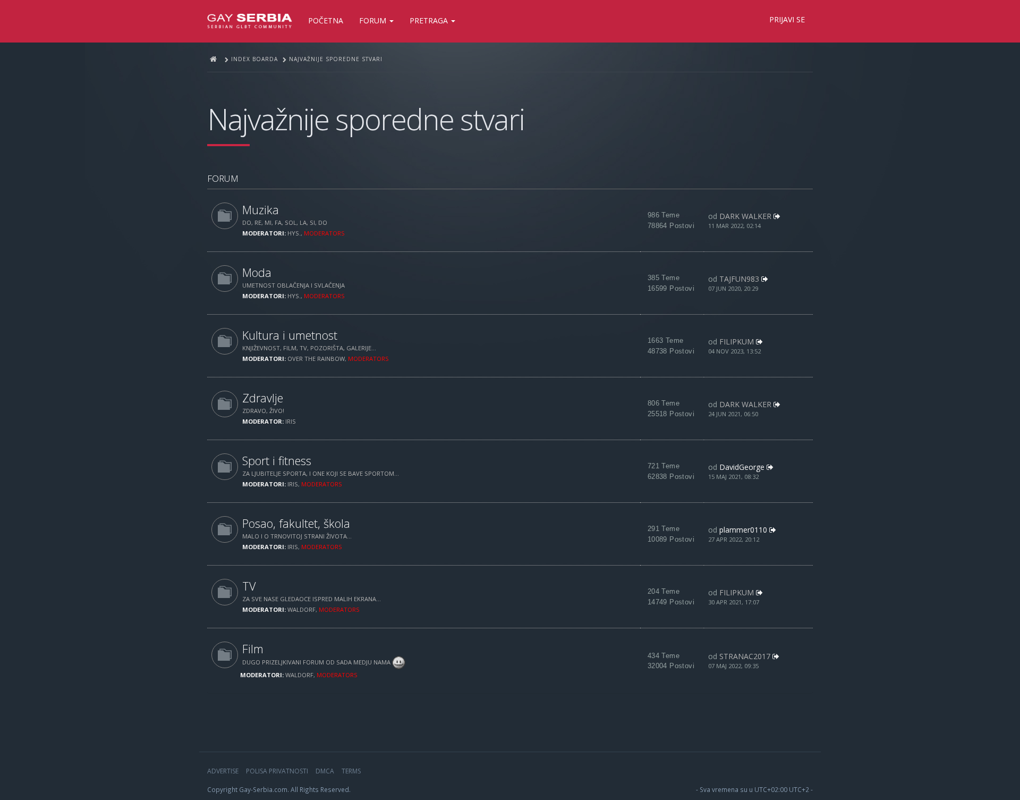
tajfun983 (739, 279)
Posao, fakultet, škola (296, 523)
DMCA (325, 771)
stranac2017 (744, 656)
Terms (351, 771)
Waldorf (301, 609)
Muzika (260, 209)
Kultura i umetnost (289, 335)
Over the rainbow (316, 359)
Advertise (223, 771)
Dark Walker (745, 216)
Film (253, 648)
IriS (290, 421)
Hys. (294, 233)
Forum (373, 20)
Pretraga (430, 20)
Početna (325, 20)
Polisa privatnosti (277, 771)
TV (249, 586)
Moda (256, 272)
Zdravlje (262, 398)
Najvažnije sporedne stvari (365, 119)
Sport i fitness (276, 460)
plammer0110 (743, 530)
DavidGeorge (741, 467)
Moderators (324, 233)
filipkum (736, 341)
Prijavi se (787, 19)
